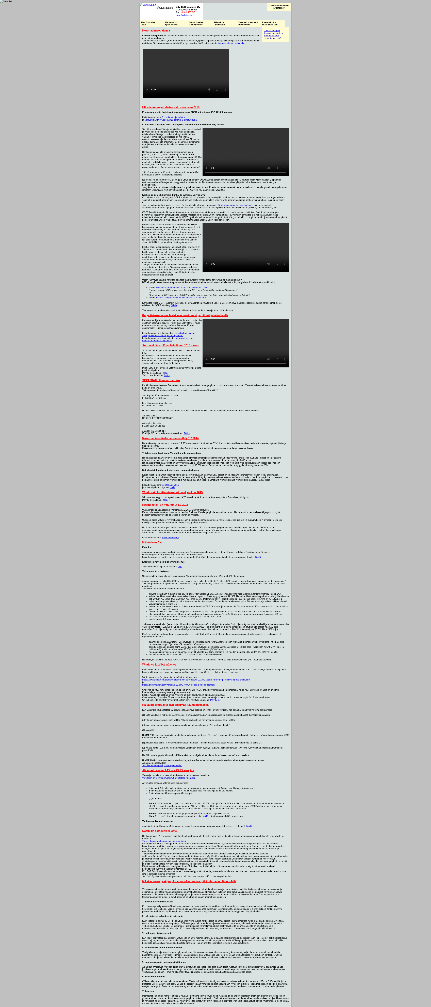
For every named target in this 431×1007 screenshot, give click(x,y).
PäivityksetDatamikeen (219, 23)
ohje (180, 566)
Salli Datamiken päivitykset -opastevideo (162, 765)
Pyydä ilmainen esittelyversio (196, 23)
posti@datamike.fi (185, 15)
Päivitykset (215, 700)
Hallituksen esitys (170, 537)
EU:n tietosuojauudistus (173, 117)
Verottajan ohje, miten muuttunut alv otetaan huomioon (168, 778)
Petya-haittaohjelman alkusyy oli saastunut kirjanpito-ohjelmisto (168, 334)
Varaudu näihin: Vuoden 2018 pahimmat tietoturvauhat (171, 120)
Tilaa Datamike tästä (279, 5)
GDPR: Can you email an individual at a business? (181, 297)
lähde (174, 305)
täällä (172, 487)
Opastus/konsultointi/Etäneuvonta (248, 23)
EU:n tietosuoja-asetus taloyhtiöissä (234, 205)
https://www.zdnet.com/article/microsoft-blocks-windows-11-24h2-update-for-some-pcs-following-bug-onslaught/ (196, 679)
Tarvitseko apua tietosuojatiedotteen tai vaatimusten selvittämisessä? (273, 34)
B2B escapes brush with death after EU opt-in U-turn (181, 287)
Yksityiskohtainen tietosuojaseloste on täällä (164, 841)
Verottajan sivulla (170, 485)
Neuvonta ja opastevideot (171, 23)
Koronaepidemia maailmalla (231, 43)
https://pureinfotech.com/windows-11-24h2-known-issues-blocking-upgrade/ (178, 685)
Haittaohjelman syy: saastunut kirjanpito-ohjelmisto (168, 339)
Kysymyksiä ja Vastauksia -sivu (270, 23)
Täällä (164, 373)
